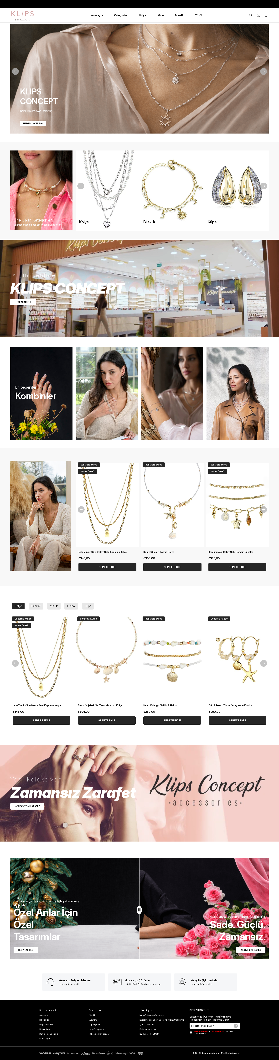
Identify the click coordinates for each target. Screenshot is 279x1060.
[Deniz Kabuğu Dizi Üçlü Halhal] (172, 658)
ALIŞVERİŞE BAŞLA (251, 950)
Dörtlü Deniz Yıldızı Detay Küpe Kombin (231, 705)
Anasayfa (43, 1015)
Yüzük (54, 606)
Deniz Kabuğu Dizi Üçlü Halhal (160, 705)
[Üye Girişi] (258, 15)
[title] (40, 516)
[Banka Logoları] (91, 1053)
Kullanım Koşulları (148, 1029)
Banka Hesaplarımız (48, 1034)
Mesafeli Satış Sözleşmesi (152, 1015)
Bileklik (36, 606)
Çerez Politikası (147, 1024)
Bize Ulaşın (44, 1038)
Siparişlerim (94, 1024)
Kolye (18, 606)
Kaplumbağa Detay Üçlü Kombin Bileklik (230, 552)
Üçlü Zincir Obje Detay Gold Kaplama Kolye (102, 552)
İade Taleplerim (96, 1029)
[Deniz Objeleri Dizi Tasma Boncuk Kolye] (107, 658)
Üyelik (92, 1015)
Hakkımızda (45, 1020)
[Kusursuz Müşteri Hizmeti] (51, 982)
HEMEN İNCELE (31, 123)
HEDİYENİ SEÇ (26, 950)
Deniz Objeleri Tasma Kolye (158, 552)
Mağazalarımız (46, 1024)
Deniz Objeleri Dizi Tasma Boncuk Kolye (100, 705)
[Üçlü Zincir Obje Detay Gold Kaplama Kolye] (107, 505)
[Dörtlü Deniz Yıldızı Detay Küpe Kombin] (238, 658)
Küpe (88, 606)
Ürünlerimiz (44, 1029)
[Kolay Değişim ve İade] (183, 982)
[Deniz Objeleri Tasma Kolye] (172, 505)
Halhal (71, 606)
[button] (37, 697)
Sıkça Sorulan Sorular (99, 1034)
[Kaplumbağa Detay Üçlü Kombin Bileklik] (237, 505)
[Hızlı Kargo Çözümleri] (117, 982)
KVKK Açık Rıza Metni (150, 1034)
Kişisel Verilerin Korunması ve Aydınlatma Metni (162, 1020)
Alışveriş (93, 1020)
